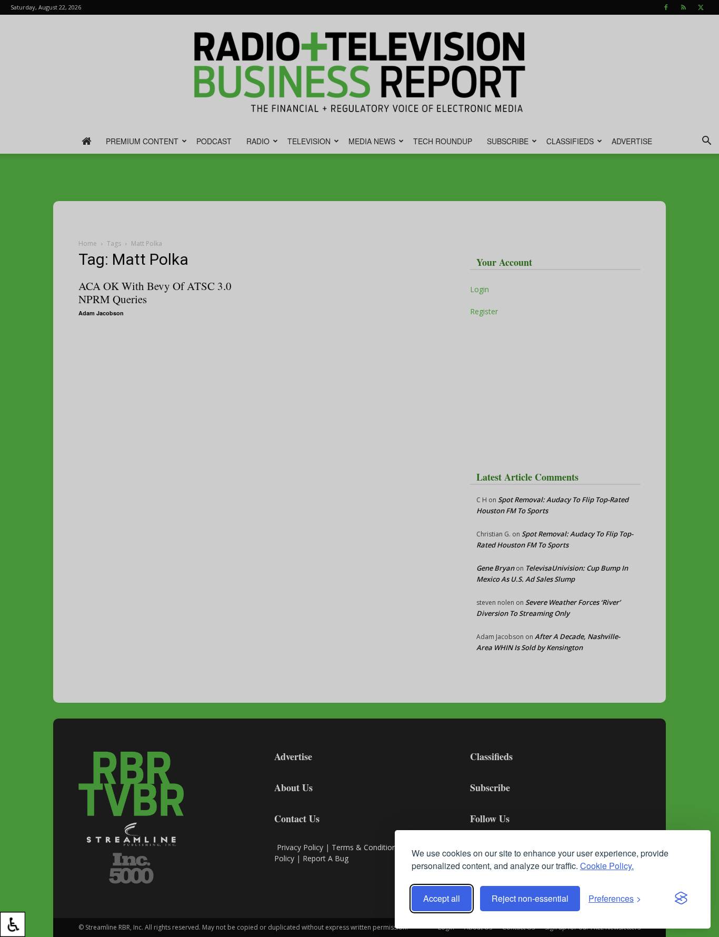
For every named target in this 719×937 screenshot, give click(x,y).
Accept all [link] (441, 898)
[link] (12, 924)
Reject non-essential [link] (530, 898)
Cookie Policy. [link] (607, 866)
